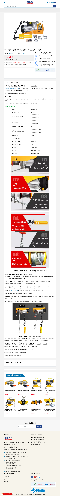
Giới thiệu (6, 478)
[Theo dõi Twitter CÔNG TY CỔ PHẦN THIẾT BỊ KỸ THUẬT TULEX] (35, 477)
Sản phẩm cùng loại (14, 375)
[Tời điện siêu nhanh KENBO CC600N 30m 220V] (23, 383)
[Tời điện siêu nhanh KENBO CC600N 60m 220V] (10, 383)
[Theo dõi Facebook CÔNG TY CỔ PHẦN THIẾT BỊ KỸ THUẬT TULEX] (32, 477)
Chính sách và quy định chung (37, 437)
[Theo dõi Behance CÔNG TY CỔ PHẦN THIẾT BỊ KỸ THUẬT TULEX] (39, 477)
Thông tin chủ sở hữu (35, 444)
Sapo (44, 494)
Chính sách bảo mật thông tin (37, 439)
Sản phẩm (6, 479)
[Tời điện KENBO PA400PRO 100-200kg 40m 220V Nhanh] (36, 383)
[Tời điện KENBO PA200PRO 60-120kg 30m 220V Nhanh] (50, 383)
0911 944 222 (7, 494)
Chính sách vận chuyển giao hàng (38, 442)
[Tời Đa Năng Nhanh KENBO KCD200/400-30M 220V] (50, 402)
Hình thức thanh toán (35, 441)
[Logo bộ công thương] (38, 490)
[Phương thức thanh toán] (45, 69)
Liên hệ (6, 481)
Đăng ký (39, 426)
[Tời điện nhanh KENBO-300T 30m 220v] (23, 402)
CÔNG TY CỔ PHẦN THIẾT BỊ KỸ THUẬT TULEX (25, 494)
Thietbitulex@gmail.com (15, 471)
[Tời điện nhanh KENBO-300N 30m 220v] (36, 402)
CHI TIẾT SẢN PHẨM (12, 82)
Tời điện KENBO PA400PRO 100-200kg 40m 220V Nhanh (36, 392)
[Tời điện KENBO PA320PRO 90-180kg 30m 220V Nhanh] (10, 402)
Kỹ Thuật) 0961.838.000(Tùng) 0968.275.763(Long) (13, 467)
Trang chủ (6, 476)
